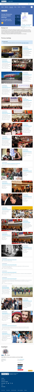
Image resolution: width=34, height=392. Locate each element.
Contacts (2, 378)
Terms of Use (3, 390)
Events (19, 7)
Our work (11, 7)
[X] (6, 383)
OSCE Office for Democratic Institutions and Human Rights (10, 3)
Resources (23, 7)
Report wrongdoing (20, 390)
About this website (13, 390)
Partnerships (3, 386)
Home (2, 7)
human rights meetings (25, 42)
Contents (30, 370)
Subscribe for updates (4, 381)
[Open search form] (32, 7)
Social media (3, 383)
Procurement (8, 390)
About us (6, 7)
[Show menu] (32, 4)
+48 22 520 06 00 (21, 359)
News (15, 7)
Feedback (25, 390)
